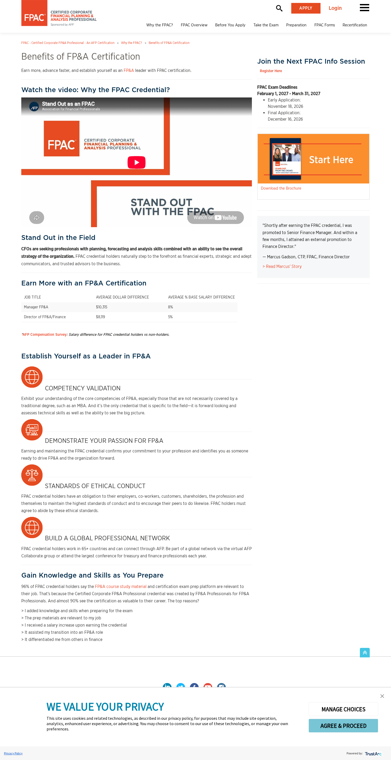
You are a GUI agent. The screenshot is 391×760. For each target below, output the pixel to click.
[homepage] (59, 13)
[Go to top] (365, 653)
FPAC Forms (324, 25)
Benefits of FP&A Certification (169, 43)
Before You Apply (230, 25)
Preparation (296, 25)
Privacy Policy (13, 753)
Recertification (355, 25)
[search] (279, 8)
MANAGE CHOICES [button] (343, 709)
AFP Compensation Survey (44, 335)
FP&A (129, 70)
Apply (306, 8)
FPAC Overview (194, 25)
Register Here (271, 71)
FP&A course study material (121, 586)
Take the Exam (265, 25)
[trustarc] (373, 753)
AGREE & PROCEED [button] (344, 725)
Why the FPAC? (159, 25)
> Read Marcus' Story (282, 266)
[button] (364, 7)
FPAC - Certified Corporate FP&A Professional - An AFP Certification (67, 43)
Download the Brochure (281, 188)
